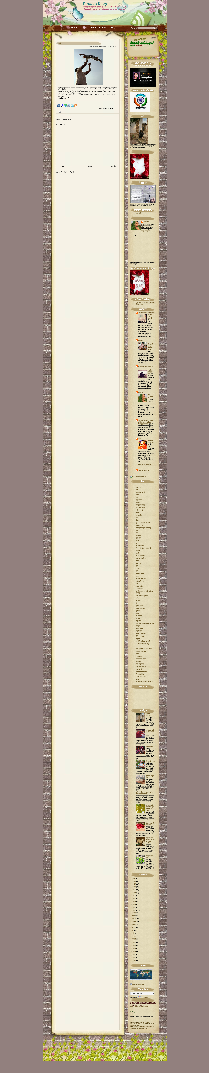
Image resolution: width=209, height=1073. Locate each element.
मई (133, 933)
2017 (134, 904)
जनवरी (134, 939)
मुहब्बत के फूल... (150, 746)
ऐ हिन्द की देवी (139, 510)
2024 (134, 884)
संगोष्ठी (137, 654)
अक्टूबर (134, 918)
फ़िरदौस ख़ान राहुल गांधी (142, 595)
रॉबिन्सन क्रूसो (140, 636)
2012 (134, 948)
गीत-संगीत (138, 535)
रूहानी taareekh (141, 633)
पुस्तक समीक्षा (139, 586)
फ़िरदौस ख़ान (139, 589)
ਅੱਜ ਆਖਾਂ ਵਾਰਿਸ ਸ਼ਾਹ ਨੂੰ (151, 442)
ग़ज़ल (137, 530)
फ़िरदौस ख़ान (146, 221)
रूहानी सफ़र (139, 631)
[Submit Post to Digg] (58, 107)
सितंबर (134, 921)
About (93, 27)
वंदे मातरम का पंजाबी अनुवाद (143, 644)
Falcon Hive (143, 1028)
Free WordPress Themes (138, 1023)
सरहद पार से (139, 656)
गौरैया (137, 540)
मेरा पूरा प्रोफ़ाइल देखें (145, 231)
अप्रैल (134, 936)
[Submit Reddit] (68, 107)
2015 (134, 910)
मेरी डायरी (140, 340)
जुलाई (133, 927)
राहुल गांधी (138, 213)
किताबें (137, 520)
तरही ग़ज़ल (138, 563)
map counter (134, 981)
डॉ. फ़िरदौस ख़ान (140, 556)
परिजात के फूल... (150, 761)
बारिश (137, 598)
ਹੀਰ (139, 439)
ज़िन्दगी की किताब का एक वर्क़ (143, 548)
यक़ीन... (60, 43)
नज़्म (137, 571)
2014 (134, 942)
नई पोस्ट (62, 166)
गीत (137, 533)
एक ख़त (138, 502)
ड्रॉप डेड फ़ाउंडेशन (141, 558)
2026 (134, 878)
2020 (134, 896)
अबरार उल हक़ (140, 487)
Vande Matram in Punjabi (144, 682)
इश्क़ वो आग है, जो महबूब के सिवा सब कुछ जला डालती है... (150, 840)
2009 (134, 957)
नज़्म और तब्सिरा (140, 573)
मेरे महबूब (138, 618)
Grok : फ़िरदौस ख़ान (141, 676)
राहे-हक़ (138, 626)
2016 (134, 907)
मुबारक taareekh (141, 608)
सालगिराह (138, 661)
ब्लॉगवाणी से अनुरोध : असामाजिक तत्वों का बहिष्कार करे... (144, 793)
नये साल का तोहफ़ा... (141, 578)
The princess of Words (146, 312)
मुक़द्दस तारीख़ (139, 605)
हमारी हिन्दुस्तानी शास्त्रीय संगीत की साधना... (150, 346)
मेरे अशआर (139, 616)
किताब (137, 517)
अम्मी (137, 490)
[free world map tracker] (141, 979)
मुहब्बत (137, 613)
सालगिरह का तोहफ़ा (141, 659)
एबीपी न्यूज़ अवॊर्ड (140, 507)
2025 (134, 881)
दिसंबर (134, 913)
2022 (134, 890)
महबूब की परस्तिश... (148, 714)
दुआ (137, 566)
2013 (134, 946)
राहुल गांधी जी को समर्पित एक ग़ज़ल (145, 623)
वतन (137, 646)
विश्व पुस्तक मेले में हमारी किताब (144, 649)
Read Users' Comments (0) (107, 108)
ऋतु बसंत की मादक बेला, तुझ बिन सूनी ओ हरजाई (150, 807)
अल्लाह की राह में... (141, 492)
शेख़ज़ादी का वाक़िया (141, 651)
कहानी (137, 512)
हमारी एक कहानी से (103, 46)
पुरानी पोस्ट (113, 166)
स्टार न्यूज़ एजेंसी (140, 664)
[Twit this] (72, 107)
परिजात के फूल (140, 581)
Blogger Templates (146, 1026)
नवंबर (133, 915)
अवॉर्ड (137, 495)
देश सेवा (138, 568)
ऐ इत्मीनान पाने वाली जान (150, 372)
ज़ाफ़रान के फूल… (140, 545)
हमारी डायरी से (139, 669)
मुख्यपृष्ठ (90, 166)
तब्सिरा (137, 561)
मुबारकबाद (138, 611)
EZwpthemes (134, 1025)
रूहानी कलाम (139, 628)
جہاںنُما (140, 392)
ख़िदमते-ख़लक (139, 525)
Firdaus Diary (95, 4)
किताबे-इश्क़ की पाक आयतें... (150, 824)
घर (136, 543)
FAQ (113, 27)
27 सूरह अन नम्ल (143, 424)
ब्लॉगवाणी (138, 600)
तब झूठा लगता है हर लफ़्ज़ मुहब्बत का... (150, 731)
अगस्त (134, 924)
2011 (134, 951)
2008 (134, 960)
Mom (137, 679)
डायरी (137, 553)
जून (133, 930)
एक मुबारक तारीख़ (140, 505)
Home (74, 27)
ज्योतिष (138, 550)
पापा (137, 583)
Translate (145, 997)
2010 (134, 954)
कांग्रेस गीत (139, 515)
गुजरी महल (138, 538)
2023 (134, 887)
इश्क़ (137, 497)
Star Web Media (143, 470)
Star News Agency (144, 465)
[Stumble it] (65, 107)
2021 (134, 893)
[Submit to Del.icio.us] (62, 107)
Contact (103, 27)
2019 (134, 899)
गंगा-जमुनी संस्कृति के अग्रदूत (143, 528)
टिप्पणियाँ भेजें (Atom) (68, 172)
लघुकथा (138, 638)
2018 (134, 901)
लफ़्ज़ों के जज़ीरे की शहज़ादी (143, 641)
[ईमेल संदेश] (59, 112)
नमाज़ (137, 576)
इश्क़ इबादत (139, 500)
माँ (136, 603)
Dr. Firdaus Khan (150, 396)
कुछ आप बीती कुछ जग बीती (143, 523)
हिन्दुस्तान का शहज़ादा (141, 671)
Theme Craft (134, 1028)
